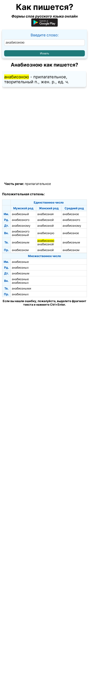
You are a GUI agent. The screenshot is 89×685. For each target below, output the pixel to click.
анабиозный (20, 214)
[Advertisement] (44, 134)
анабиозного (20, 220)
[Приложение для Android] (44, 25)
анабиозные (20, 261)
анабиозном (20, 250)
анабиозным (20, 242)
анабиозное (71, 214)
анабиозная (45, 214)
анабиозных (20, 267)
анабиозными (21, 288)
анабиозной (45, 220)
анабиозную (45, 233)
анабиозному (21, 225)
